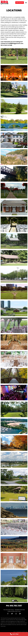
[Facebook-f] (7, 613)
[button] (26, 2)
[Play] (20, 613)
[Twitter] (12, 613)
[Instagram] (16, 613)
